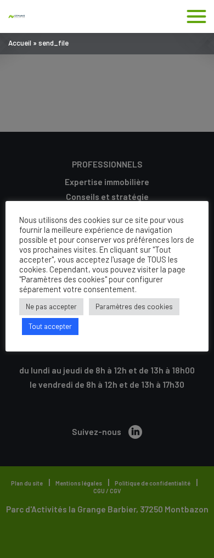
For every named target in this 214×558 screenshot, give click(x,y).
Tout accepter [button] (50, 326)
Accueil (19, 42)
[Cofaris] (16, 16)
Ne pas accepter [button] (51, 306)
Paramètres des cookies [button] (134, 306)
